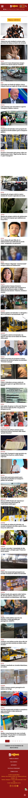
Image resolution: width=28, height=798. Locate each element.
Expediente (14, 765)
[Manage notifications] (25, 795)
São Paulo (22, 9)
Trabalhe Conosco (13, 758)
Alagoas (18, 9)
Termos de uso (14, 771)
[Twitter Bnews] (13, 786)
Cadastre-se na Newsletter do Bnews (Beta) (14, 747)
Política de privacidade (14, 768)
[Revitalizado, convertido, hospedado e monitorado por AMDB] (26, 789)
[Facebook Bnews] (11, 786)
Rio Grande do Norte (11, 9)
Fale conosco (13, 761)
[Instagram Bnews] (15, 786)
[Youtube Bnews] (17, 786)
